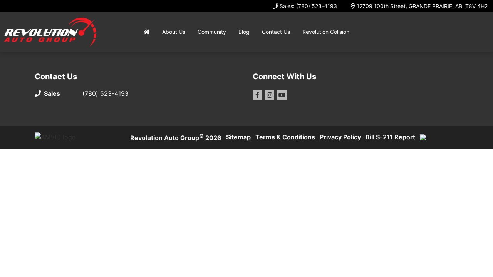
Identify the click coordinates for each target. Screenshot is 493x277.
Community (212, 31)
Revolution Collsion (325, 31)
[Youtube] (282, 95)
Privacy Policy (340, 137)
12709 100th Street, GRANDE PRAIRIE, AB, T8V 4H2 (422, 6)
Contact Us (276, 31)
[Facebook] (257, 95)
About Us (173, 31)
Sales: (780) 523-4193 (308, 6)
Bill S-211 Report (390, 137)
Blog (244, 31)
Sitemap (238, 137)
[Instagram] (269, 95)
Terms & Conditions (285, 137)
